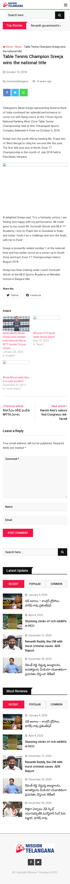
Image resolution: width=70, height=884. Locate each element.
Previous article (13, 406)
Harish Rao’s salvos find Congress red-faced (53, 415)
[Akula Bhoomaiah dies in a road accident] (16, 368)
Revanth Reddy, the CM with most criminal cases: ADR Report (44, 646)
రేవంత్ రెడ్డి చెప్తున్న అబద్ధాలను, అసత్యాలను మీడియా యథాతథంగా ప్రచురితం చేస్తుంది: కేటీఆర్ (46, 669)
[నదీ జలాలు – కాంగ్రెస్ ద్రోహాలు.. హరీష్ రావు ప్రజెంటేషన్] (12, 601)
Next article (59, 406)
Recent (13, 583)
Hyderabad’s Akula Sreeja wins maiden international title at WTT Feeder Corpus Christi (14, 341)
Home (9, 46)
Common (56, 583)
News (18, 46)
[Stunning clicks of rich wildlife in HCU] (12, 621)
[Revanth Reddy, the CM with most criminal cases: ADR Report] (12, 642)
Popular (35, 583)
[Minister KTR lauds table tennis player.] (46, 323)
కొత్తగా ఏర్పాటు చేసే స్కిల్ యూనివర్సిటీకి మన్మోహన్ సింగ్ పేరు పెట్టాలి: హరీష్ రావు (45, 813)
